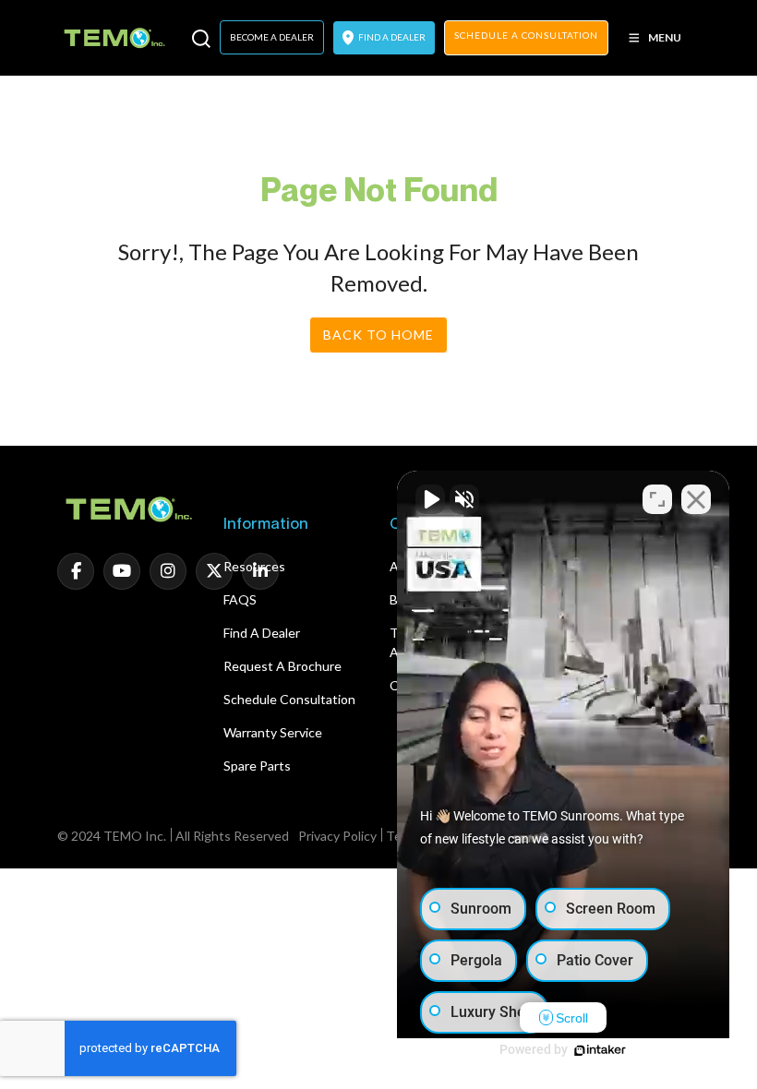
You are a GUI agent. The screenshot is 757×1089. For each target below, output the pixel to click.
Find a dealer (261, 632)
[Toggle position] (657, 499)
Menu (664, 37)
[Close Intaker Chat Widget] (696, 499)
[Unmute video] (430, 499)
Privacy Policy (337, 836)
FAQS (240, 599)
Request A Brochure (282, 666)
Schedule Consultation (289, 699)
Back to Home (378, 334)
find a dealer (391, 36)
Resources (254, 566)
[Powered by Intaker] (600, 1050)
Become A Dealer (272, 36)
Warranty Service (272, 732)
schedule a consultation (526, 35)
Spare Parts (257, 765)
